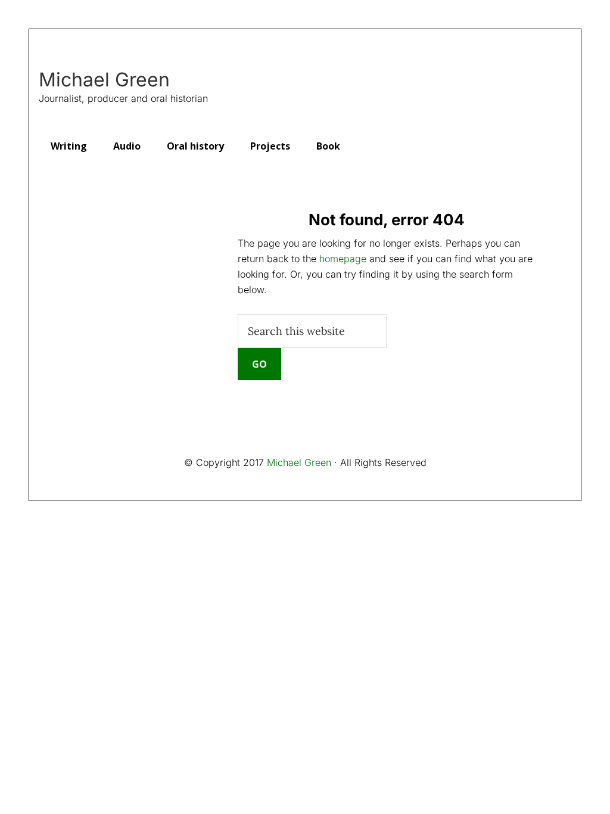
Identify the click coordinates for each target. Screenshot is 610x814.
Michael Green (104, 80)
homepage (342, 259)
